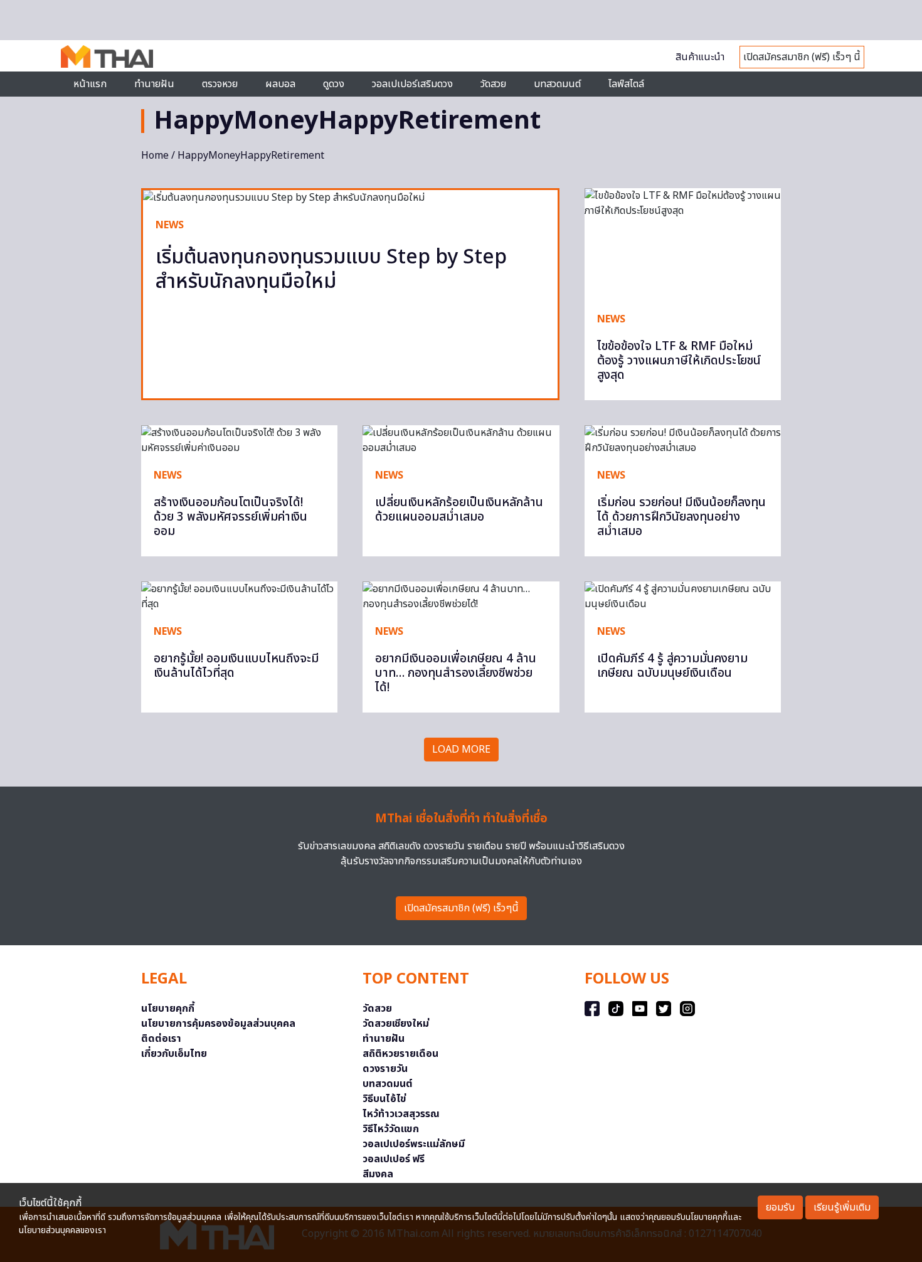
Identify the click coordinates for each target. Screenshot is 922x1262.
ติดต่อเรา (161, 1038)
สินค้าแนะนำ (700, 57)
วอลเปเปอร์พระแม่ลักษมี (414, 1144)
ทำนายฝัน (154, 84)
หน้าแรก (90, 84)
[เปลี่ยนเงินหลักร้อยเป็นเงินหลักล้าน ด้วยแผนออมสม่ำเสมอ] (461, 440)
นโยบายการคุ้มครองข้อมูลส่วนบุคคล (218, 1023)
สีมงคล (378, 1174)
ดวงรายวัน (385, 1068)
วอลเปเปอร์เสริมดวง (412, 84)
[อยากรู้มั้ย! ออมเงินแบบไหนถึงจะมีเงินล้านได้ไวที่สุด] (239, 596)
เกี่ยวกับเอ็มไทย (174, 1053)
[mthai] (107, 55)
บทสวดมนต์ (557, 84)
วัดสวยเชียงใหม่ (396, 1023)
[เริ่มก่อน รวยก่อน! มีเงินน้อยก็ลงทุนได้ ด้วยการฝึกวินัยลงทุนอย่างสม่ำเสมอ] (683, 440)
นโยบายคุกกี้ (167, 1008)
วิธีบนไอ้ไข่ (384, 1098)
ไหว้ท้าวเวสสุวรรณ (401, 1113)
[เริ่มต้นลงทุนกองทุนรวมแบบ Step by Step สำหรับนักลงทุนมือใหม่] (350, 197)
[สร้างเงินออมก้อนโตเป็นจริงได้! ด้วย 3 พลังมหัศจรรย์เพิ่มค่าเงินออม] (239, 440)
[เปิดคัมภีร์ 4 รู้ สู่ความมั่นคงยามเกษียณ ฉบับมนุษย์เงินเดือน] (683, 596)
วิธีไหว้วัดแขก (391, 1129)
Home (155, 155)
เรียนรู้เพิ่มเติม (842, 1207)
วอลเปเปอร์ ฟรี (394, 1159)
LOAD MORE (461, 749)
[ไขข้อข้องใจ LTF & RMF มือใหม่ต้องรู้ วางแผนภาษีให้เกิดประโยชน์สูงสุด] (683, 243)
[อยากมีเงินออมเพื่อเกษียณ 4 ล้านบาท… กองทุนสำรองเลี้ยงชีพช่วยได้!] (461, 596)
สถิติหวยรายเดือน (400, 1053)
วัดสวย (493, 84)
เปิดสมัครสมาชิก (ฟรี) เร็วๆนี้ (461, 908)
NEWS (170, 225)
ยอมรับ (780, 1207)
